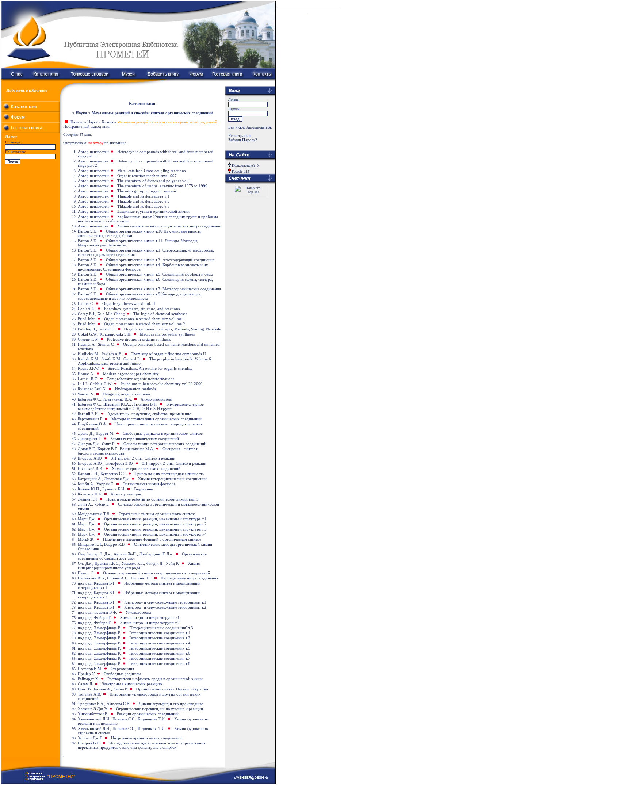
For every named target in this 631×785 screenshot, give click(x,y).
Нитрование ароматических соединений (146, 738)
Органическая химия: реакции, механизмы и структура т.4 (155, 534)
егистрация (239, 135)
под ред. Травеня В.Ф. (97, 612)
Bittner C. (86, 303)
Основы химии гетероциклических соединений (164, 443)
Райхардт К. (88, 679)
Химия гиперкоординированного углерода (139, 565)
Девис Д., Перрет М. (96, 433)
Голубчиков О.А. (92, 424)
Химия (107, 122)
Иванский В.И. (90, 468)
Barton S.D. (87, 231)
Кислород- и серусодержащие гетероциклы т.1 (165, 602)
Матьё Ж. (86, 539)
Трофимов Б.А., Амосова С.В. (104, 703)
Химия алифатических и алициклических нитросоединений (169, 226)
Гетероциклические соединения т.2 (159, 638)
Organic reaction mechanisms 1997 (147, 175)
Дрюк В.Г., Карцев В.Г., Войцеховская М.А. (116, 449)
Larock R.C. (88, 378)
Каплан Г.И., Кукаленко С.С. (102, 473)
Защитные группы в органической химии (153, 211)
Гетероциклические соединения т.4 (159, 643)
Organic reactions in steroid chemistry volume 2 (144, 324)
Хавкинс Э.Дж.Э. (93, 708)
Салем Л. (85, 684)
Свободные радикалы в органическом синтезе (163, 433)
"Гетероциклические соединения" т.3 (161, 627)
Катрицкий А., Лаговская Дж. (104, 478)
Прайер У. (86, 673)
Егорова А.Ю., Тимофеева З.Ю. (106, 463)
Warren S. (86, 394)
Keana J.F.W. (88, 368)
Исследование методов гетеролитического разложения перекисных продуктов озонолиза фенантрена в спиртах (141, 745)
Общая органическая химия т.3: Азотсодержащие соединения (160, 259)
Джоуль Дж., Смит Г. (96, 443)
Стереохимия (122, 668)
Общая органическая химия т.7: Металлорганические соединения (163, 289)
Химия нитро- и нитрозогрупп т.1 (150, 617)
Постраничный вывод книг (86, 126)
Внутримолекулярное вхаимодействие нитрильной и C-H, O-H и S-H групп (141, 406)
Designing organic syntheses (126, 394)
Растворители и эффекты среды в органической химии (155, 679)
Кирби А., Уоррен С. (96, 484)
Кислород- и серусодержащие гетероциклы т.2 (165, 607)
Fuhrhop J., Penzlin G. (97, 329)
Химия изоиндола (156, 399)
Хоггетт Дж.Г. (90, 738)
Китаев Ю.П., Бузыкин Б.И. (101, 489)
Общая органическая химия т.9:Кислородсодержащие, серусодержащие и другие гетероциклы (140, 296)
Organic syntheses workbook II (128, 303)
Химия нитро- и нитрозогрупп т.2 (150, 622)
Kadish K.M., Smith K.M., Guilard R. (109, 359)
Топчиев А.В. (89, 694)
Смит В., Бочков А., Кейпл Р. (103, 689)
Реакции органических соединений (148, 714)
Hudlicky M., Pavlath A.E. (100, 354)
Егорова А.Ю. (90, 458)
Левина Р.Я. (88, 499)
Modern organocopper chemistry (131, 373)
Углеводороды (138, 612)
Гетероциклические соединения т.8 (159, 663)
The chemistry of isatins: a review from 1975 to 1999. (163, 186)
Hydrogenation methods (135, 389)
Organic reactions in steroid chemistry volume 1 (144, 319)
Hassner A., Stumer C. (96, 344)
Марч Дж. (87, 519)
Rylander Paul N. (92, 389)
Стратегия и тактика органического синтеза (157, 514)
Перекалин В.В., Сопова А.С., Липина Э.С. (115, 578)
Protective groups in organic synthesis (139, 339)
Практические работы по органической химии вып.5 (152, 499)
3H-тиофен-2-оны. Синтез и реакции (143, 458)
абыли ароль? (242, 140)
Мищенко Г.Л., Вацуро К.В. (102, 544)
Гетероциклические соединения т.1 (159, 633)
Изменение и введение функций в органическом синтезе (152, 539)
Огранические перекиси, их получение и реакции (159, 708)
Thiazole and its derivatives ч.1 (143, 196)
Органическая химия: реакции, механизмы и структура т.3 (155, 529)
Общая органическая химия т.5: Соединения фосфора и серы (159, 274)
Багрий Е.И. (88, 413)
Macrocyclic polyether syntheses (167, 334)
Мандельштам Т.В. (94, 514)
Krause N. (86, 373)
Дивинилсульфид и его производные (171, 703)
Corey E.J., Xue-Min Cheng (101, 313)
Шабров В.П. (89, 743)
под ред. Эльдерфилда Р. (99, 627)
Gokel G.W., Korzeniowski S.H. (104, 334)
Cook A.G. (87, 308)
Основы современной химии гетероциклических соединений (156, 573)
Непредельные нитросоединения (189, 578)
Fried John (87, 319)
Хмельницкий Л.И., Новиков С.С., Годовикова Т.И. (122, 719)
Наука (92, 122)
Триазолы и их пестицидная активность (169, 473)
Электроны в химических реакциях (132, 684)
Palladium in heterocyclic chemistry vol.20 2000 (162, 384)
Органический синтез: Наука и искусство (172, 689)
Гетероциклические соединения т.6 (159, 653)
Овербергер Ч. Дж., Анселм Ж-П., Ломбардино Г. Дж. (125, 554)
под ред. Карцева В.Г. (97, 583)
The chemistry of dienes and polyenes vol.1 (154, 181)
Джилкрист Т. (90, 438)
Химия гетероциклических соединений (144, 438)
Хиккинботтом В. (93, 714)
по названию (115, 143)
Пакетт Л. (86, 573)
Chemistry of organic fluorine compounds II (168, 354)
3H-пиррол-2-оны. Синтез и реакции (174, 463)
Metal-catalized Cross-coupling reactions (151, 170)
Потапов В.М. (90, 668)
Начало (76, 122)
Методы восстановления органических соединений (156, 419)
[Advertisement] (31, 212)
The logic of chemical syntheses (160, 313)
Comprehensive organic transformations (140, 378)
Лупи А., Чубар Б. (94, 504)
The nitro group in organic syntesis (146, 191)
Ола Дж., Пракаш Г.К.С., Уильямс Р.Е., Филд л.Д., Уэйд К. (129, 563)
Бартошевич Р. (90, 419)
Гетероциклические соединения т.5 (159, 648)
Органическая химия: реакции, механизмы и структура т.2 (155, 524)
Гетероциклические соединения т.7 (159, 658)
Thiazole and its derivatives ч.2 (143, 201)
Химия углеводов (126, 494)
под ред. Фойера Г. (94, 617)
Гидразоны (143, 489)
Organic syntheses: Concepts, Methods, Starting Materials (172, 329)
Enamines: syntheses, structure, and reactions (142, 308)
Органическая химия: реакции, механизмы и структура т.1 (155, 519)
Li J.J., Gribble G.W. (95, 384)
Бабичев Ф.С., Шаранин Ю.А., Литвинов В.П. (118, 404)
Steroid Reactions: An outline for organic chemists (150, 368)
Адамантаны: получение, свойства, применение (149, 413)
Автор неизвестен (93, 151)
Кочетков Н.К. (90, 494)
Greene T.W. (88, 339)
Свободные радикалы (122, 673)
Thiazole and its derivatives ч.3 (143, 206)
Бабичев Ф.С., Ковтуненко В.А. (105, 399)
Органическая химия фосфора (149, 484)
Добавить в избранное (27, 90)
